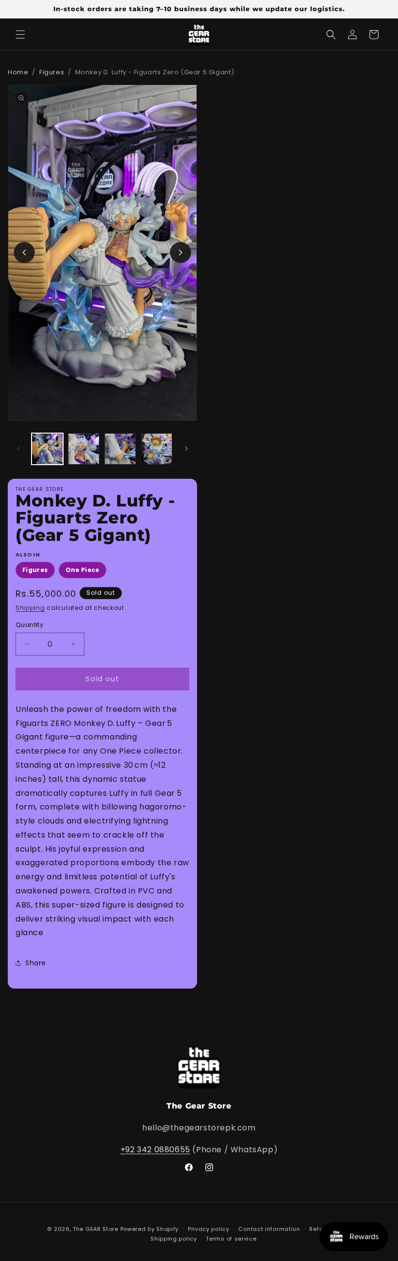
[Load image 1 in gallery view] (47, 449)
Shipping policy (173, 1239)
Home (18, 72)
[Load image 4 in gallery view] (156, 449)
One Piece (83, 570)
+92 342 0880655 (155, 1149)
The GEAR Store (95, 1229)
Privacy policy (209, 1229)
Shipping (30, 608)
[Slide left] (24, 252)
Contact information (269, 1229)
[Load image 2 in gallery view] (84, 449)
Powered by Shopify (149, 1229)
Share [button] (35, 963)
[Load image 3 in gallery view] (120, 449)
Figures (51, 72)
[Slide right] (180, 252)
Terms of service (231, 1239)
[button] (20, 34)
